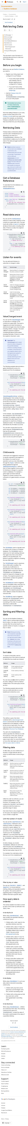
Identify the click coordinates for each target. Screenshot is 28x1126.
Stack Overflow (5, 1083)
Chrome (3, 1105)
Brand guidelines (5, 1091)
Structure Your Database (16, 729)
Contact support (5, 1081)
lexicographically (10, 934)
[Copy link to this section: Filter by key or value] (18, 882)
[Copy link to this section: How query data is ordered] (11, 902)
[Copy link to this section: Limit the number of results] (23, 819)
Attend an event (5, 1074)
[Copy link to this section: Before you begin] (23, 65)
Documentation (6, 6)
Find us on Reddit (5, 1067)
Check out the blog (5, 1065)
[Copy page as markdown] (9, 30)
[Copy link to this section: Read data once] (21, 215)
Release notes (4, 1088)
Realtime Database (10, 9)
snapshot (16, 224)
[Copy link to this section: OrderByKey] (12, 978)
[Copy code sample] (24, 192)
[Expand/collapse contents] (12, 35)
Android (3, 1103)
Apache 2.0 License (5, 1035)
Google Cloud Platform (6, 1110)
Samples (3, 1053)
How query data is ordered (12, 743)
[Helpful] (12, 19)
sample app (12, 90)
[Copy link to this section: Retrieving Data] (21, 128)
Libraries (3, 1056)
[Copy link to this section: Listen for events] (22, 257)
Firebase (5, 14)
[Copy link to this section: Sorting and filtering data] (9, 615)
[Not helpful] (14, 19)
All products (4, 1112)
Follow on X (3, 1070)
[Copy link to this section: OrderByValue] (14, 1004)
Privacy (7, 1119)
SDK (16, 93)
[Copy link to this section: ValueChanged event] (23, 317)
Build (17, 16)
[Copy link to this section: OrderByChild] (14, 913)
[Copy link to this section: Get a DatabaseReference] (15, 181)
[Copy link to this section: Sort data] (12, 652)
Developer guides (5, 1048)
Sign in (24, 1)
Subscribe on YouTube (6, 1072)
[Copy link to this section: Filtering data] (16, 748)
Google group (4, 1086)
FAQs (2, 1093)
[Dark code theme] (21, 192)
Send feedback (9, 22)
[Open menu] (2, 2)
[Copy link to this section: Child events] (15, 452)
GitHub (3, 1058)
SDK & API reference (6, 1051)
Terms (2, 1119)
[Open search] (17, 2)
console (7, 116)
